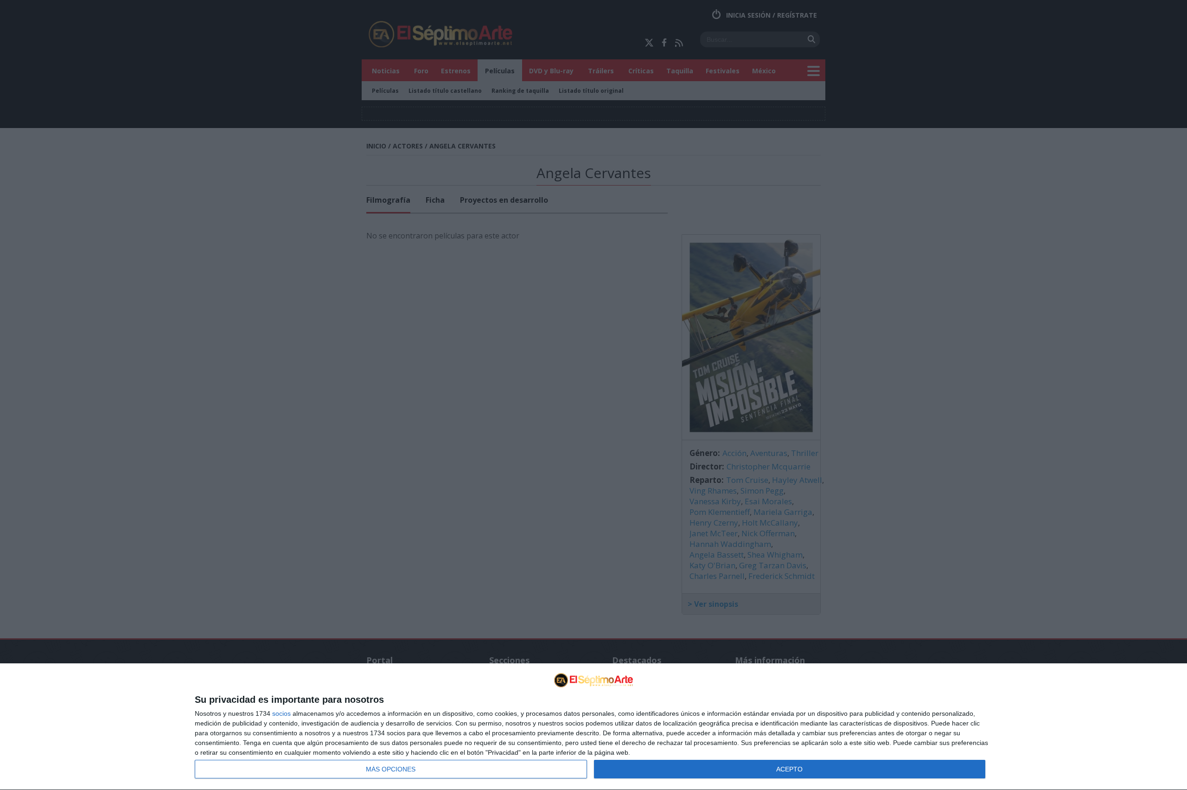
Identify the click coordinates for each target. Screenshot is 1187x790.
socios (281, 713)
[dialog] (593, 727)
